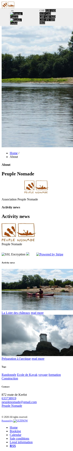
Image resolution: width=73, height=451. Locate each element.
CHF (47, 16)
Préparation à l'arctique (16, 358)
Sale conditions (19, 438)
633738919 (9, 398)
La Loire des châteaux (16, 313)
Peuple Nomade (12, 405)
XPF (52, 19)
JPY (47, 19)
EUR (47, 10)
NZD (53, 16)
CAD (48, 13)
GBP (42, 16)
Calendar (15, 435)
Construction (10, 378)
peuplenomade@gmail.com (19, 402)
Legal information (21, 442)
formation (54, 374)
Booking (15, 431)
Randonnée (9, 374)
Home (14, 153)
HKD (42, 22)
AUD (42, 13)
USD (53, 10)
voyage (43, 374)
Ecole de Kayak (27, 374)
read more (37, 313)
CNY (42, 19)
